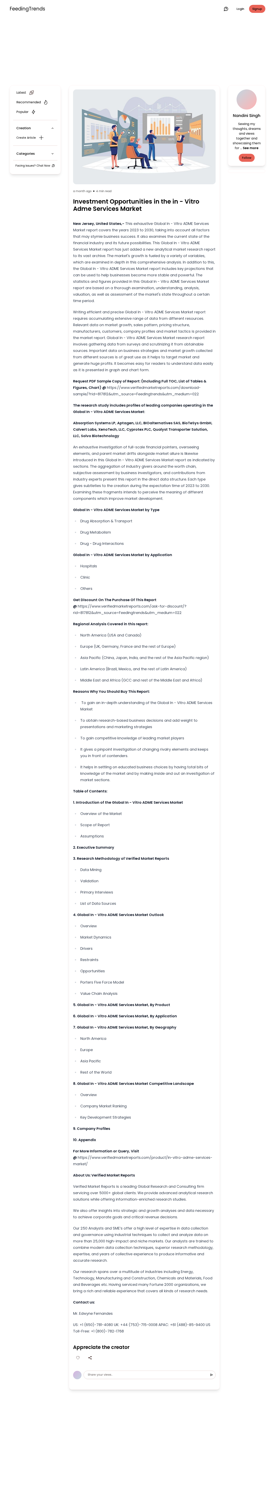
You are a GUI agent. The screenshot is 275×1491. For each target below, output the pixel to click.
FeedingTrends (27, 9)
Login (240, 9)
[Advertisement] (137, 51)
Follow (246, 158)
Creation (23, 128)
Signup (257, 9)
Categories (25, 153)
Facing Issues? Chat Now (33, 166)
